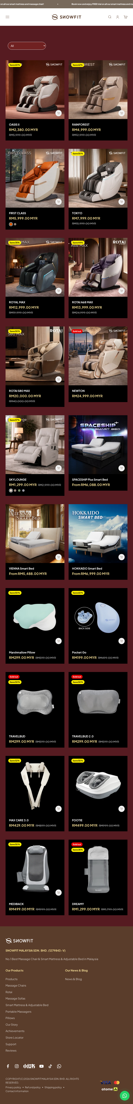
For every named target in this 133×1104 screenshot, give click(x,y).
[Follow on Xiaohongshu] (29, 1066)
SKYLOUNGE (17, 479)
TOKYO (77, 213)
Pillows (10, 1018)
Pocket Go (79, 652)
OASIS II (14, 124)
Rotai (9, 992)
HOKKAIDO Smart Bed (87, 568)
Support (11, 1044)
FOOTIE (77, 820)
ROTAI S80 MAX (19, 391)
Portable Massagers (18, 1011)
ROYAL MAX (17, 302)
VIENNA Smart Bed (21, 568)
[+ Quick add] (58, 113)
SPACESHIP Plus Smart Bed (90, 479)
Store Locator (14, 1037)
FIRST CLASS (17, 213)
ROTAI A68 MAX (82, 302)
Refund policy (33, 1087)
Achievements (15, 1031)
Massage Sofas (15, 998)
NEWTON (78, 391)
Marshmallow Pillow (22, 652)
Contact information (17, 1091)
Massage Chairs (16, 985)
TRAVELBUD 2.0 (83, 736)
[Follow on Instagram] (16, 1066)
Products (11, 979)
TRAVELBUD (17, 736)
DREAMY (78, 904)
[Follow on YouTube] (41, 1066)
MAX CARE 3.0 (19, 820)
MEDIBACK (16, 904)
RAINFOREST (81, 124)
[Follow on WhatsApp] (59, 1066)
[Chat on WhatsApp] (125, 1096)
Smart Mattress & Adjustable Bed (27, 1005)
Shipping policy (53, 1087)
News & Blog (73, 979)
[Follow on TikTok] (50, 1066)
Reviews (11, 1050)
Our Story (12, 1024)
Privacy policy (13, 1087)
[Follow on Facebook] (8, 1066)
